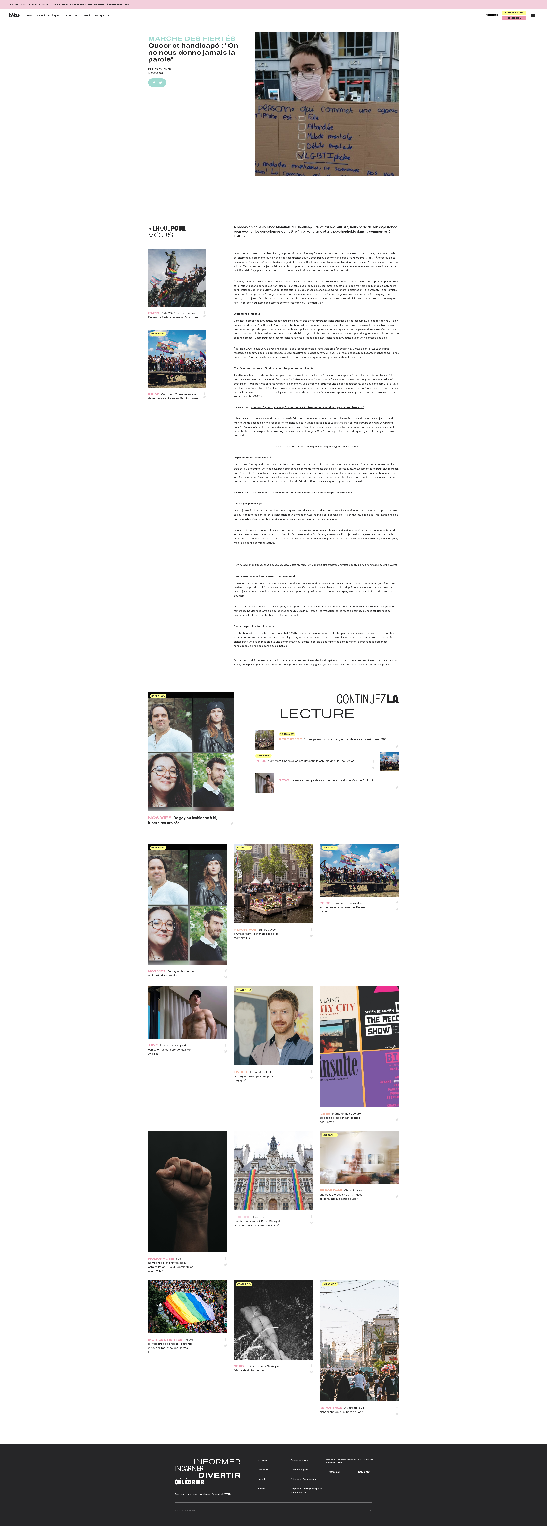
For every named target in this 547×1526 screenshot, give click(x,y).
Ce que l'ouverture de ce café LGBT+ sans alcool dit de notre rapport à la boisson (301, 492)
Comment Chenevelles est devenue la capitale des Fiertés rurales (311, 761)
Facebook (263, 1469)
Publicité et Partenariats (303, 1479)
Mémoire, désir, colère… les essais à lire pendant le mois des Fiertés (341, 1118)
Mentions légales (299, 1469)
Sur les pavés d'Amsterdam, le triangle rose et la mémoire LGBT (345, 739)
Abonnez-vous (514, 13)
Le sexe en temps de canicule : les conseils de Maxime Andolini (332, 780)
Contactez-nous (299, 1460)
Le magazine (101, 15)
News (29, 15)
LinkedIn (262, 1479)
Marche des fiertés (191, 38)
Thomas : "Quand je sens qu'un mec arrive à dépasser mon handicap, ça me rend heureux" (307, 407)
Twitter (261, 1488)
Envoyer (364, 1472)
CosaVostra (192, 1510)
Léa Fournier (162, 69)
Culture (66, 15)
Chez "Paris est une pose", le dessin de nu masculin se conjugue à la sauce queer (342, 1195)
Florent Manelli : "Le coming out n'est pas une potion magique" (254, 1076)
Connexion (514, 18)
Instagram (263, 1460)
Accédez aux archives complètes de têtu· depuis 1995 (91, 4)
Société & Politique (47, 15)
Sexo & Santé (82, 15)
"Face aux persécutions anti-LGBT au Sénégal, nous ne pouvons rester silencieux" (257, 1221)
